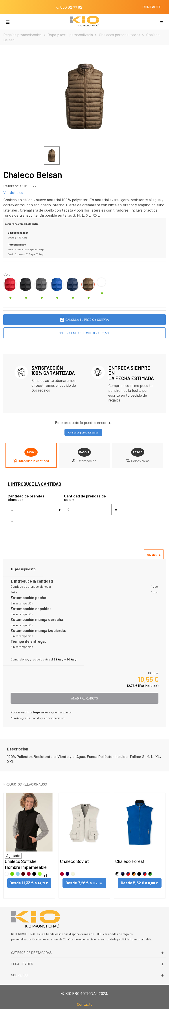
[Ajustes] (161, 21)
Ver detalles (13, 192)
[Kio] (84, 21)
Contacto (84, 1004)
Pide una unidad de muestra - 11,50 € (84, 333)
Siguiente (153, 554)
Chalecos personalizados (83, 432)
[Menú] (7, 21)
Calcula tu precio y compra (87, 319)
